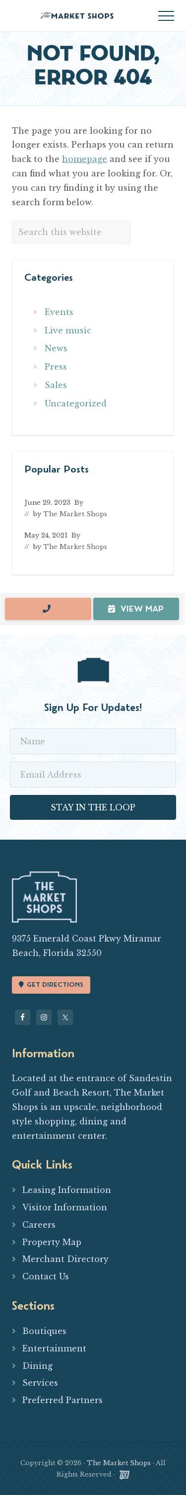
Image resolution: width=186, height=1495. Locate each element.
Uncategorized (76, 403)
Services (40, 1383)
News (56, 348)
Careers (39, 1225)
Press (56, 367)
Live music (68, 330)
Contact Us (45, 1276)
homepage (84, 159)
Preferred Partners (62, 1400)
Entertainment (54, 1348)
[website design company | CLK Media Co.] (124, 1474)
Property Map (51, 1242)
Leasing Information (66, 1190)
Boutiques (44, 1331)
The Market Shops (119, 1463)
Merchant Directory (65, 1259)
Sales (56, 385)
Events (59, 312)
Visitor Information (64, 1207)
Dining (37, 1366)
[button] (166, 15)
